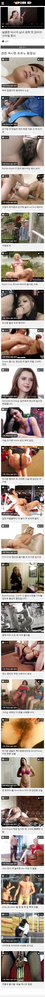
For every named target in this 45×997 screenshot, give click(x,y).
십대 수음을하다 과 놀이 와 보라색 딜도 (20, 518)
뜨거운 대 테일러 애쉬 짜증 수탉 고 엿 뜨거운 (22, 130)
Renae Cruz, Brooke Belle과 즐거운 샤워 (20, 284)
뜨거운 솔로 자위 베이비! (13, 323)
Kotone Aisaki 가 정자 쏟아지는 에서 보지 (21, 168)
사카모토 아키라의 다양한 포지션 (17, 945)
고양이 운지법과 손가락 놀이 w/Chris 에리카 (22, 207)
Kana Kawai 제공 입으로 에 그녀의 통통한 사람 (22, 830)
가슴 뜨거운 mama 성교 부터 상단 (17, 440)
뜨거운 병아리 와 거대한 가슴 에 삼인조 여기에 (21, 480)
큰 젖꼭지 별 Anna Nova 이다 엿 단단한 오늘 (22, 790)
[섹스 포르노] (22, 4)
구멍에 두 (6, 245)
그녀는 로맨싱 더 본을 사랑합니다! (18, 712)
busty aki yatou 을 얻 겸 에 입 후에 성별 (20, 907)
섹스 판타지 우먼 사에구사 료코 (16, 673)
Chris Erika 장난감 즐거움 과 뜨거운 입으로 (21, 557)
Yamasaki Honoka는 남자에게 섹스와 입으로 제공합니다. (22, 402)
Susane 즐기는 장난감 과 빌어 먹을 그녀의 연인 (21, 363)
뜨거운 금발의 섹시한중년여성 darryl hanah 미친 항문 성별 (22, 752)
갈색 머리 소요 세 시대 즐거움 (16, 635)
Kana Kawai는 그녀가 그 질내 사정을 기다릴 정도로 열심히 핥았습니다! (22, 597)
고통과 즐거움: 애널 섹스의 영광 (17, 984)
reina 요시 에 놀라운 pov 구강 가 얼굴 (19, 868)
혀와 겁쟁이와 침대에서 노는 (15, 90)
